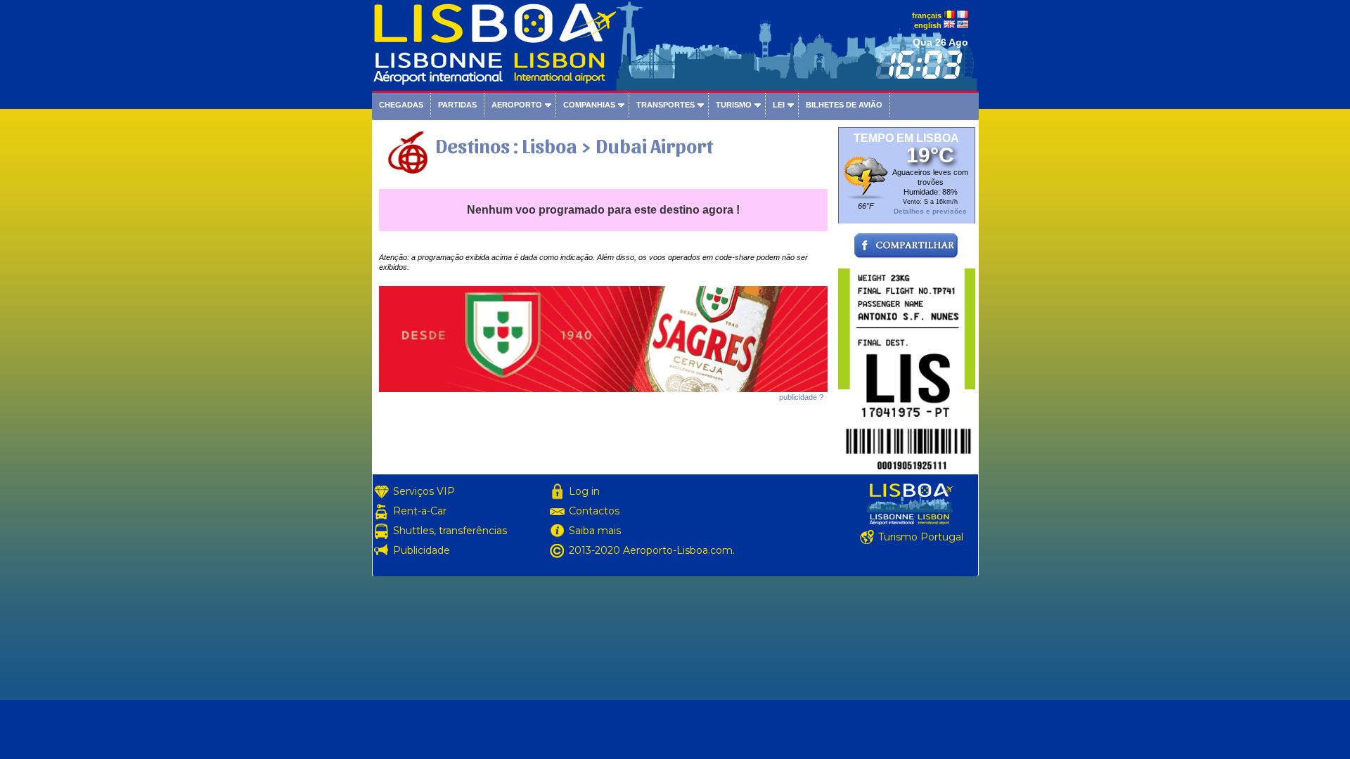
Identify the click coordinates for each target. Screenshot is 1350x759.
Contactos (594, 511)
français (926, 15)
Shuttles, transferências (450, 530)
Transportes (665, 104)
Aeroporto (516, 104)
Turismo (734, 104)
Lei (779, 104)
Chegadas (401, 104)
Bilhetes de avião (844, 104)
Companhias (589, 104)
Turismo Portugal (920, 537)
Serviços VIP (424, 491)
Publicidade (421, 550)
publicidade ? (801, 397)
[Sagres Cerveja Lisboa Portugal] (603, 389)
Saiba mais (595, 530)
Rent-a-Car (419, 511)
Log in (584, 491)
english (927, 25)
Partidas (457, 104)
